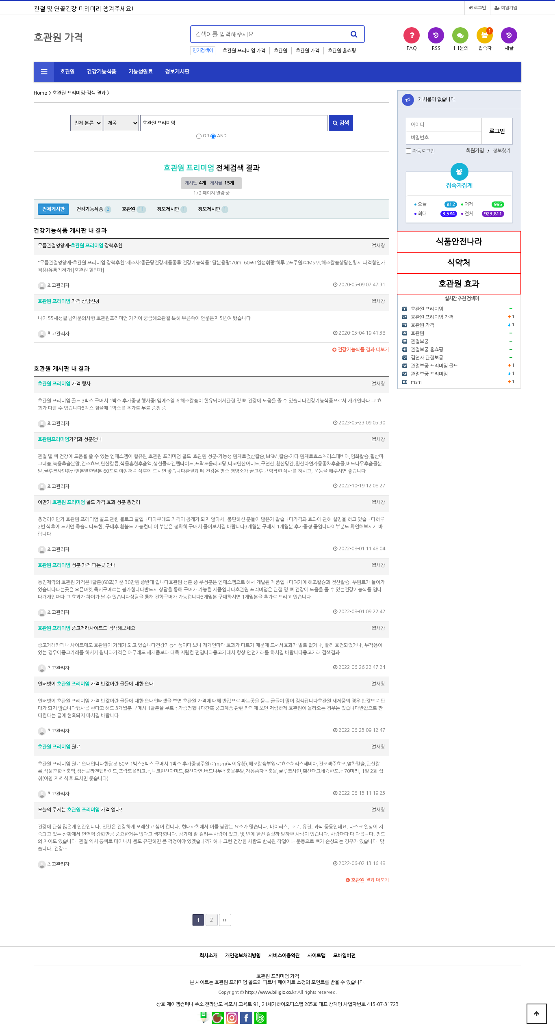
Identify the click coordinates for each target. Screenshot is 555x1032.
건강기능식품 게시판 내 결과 (70, 231)
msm (416, 382)
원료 (59, 746)
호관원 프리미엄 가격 (244, 50)
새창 (380, 245)
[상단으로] (537, 1014)
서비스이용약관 (284, 955)
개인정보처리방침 (243, 955)
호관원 (280, 50)
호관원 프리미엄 (427, 309)
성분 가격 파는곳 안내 (76, 565)
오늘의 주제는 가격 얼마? (80, 809)
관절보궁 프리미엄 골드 (434, 365)
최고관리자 (57, 285)
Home (40, 93)
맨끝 (225, 920)
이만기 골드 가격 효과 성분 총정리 (89, 502)
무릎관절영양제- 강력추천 (80, 245)
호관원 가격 (307, 50)
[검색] (354, 34)
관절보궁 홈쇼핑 (427, 349)
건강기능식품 (101, 71)
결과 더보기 (362, 349)
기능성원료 (140, 71)
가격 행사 (64, 383)
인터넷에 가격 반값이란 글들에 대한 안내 (96, 684)
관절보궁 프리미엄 (429, 374)
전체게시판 (53, 209)
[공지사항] (408, 100)
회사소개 (208, 955)
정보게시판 (177, 71)
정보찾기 (502, 150)
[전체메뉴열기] (44, 72)
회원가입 (508, 8)
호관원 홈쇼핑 (342, 50)
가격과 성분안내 (70, 439)
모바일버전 (344, 955)
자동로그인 (423, 151)
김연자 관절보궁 (427, 357)
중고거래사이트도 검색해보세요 (86, 628)
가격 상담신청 (69, 301)
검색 (343, 122)
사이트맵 (316, 955)
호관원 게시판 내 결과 (62, 369)
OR (206, 136)
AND (222, 136)
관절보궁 (420, 341)
